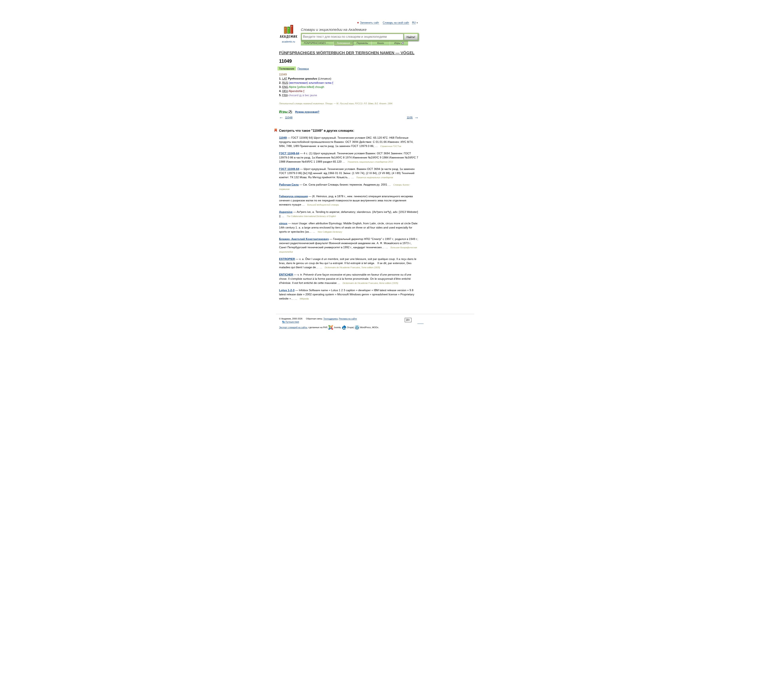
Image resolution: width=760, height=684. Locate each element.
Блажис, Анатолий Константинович (304, 239)
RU (414, 22)
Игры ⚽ (399, 43)
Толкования (343, 43)
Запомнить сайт (369, 22)
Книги (380, 43)
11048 (289, 117)
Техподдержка (330, 318)
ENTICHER (286, 274)
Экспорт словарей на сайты (293, 327)
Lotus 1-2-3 (286, 290)
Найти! (411, 37)
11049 (283, 137)
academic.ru (288, 41)
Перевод (303, 68)
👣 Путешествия (290, 322)
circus (283, 223)
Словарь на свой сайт (396, 22)
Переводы (362, 43)
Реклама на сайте (348, 318)
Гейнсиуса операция (293, 196)
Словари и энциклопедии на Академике (334, 30)
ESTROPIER (287, 259)
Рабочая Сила (289, 184)
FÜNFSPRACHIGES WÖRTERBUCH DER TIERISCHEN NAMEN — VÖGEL (317, 43)
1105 (410, 117)
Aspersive (286, 211)
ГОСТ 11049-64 (289, 153)
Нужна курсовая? (307, 111)
